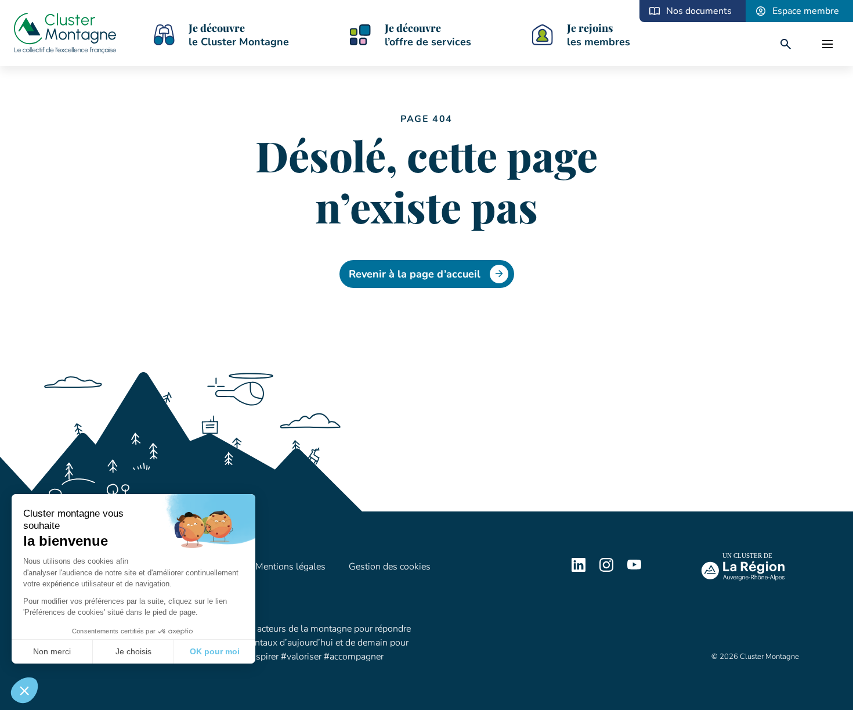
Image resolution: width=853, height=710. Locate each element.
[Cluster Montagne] (65, 35)
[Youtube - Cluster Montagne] (634, 569)
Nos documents (699, 11)
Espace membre (805, 11)
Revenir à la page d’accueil (414, 274)
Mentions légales (290, 566)
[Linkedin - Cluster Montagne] (578, 569)
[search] (785, 44)
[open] (827, 44)
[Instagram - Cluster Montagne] (606, 569)
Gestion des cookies (390, 566)
